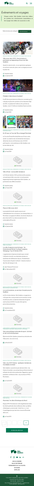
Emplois (17, 469)
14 (4, 424)
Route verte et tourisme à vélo (10, 287)
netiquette (21, 484)
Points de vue (28, 56)
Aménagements (6, 328)
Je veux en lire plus (17, 430)
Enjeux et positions (7, 56)
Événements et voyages (18, 56)
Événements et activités (17, 465)
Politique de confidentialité (13, 482)
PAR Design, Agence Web (17, 481)
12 (20, 422)
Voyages (17, 467)
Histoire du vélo (7, 130)
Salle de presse (17, 463)
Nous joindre (17, 461)
